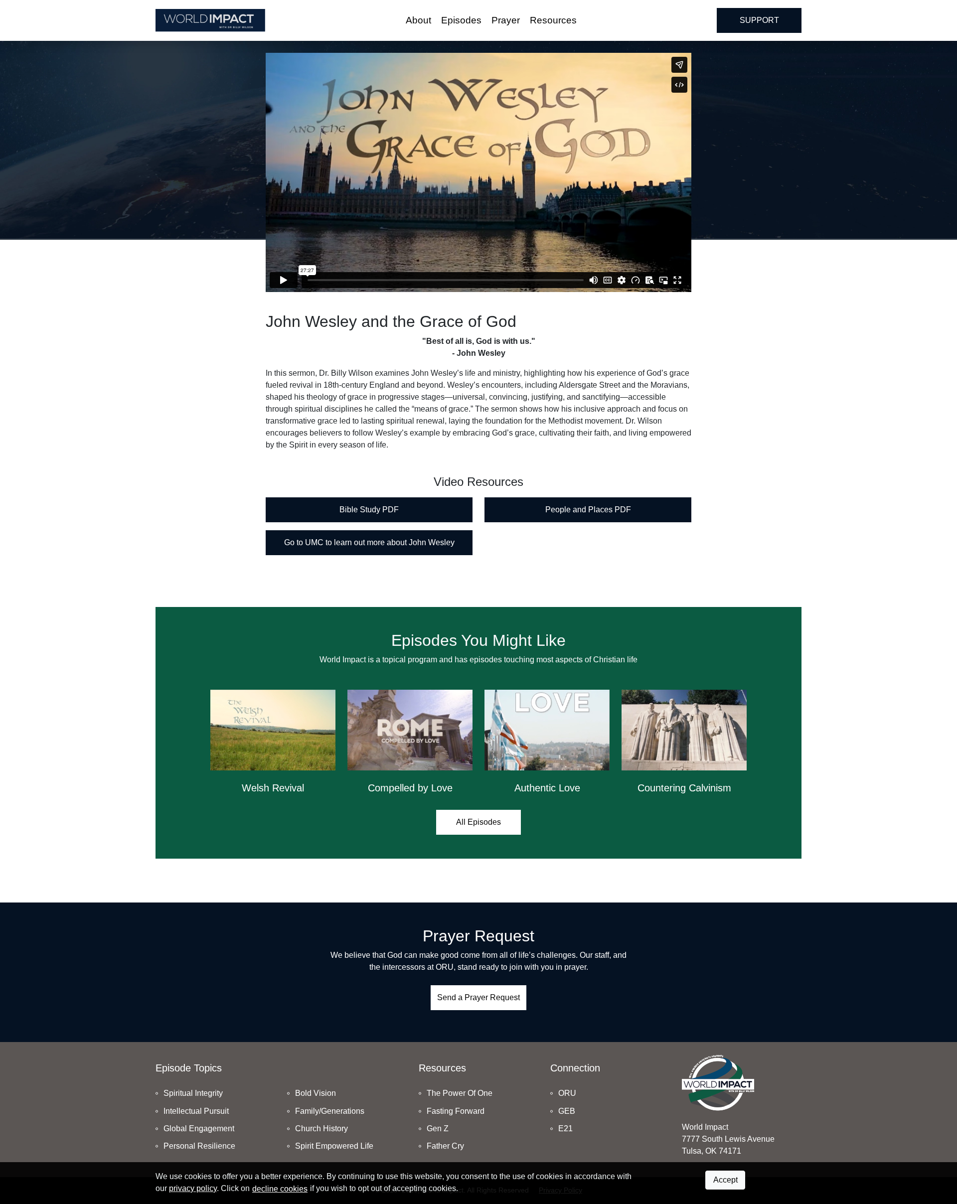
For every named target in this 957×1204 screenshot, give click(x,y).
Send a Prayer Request (478, 997)
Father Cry (445, 1146)
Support (759, 20)
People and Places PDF (588, 509)
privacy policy (193, 1188)
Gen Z (438, 1128)
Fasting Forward (455, 1111)
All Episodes (478, 822)
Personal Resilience (199, 1146)
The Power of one (459, 1093)
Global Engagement (198, 1128)
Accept (725, 1180)
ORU (567, 1093)
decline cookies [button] (280, 1189)
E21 (565, 1128)
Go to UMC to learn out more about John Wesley (369, 542)
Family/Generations (329, 1111)
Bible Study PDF (369, 509)
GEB (566, 1111)
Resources (553, 20)
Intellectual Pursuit (196, 1111)
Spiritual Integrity (193, 1093)
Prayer (505, 20)
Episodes (461, 20)
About (418, 20)
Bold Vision (315, 1093)
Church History (321, 1128)
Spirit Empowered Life (334, 1146)
